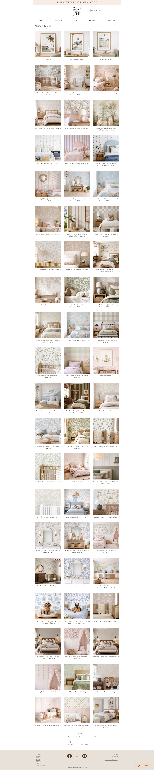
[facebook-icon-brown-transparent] (69, 756)
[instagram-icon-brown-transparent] (77, 756)
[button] (77, 2)
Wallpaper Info (40, 765)
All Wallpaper (40, 762)
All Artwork (39, 758)
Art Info (38, 760)
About (38, 754)
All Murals (39, 763)
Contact (38, 756)
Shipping (115, 756)
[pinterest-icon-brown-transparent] (84, 756)
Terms (116, 754)
